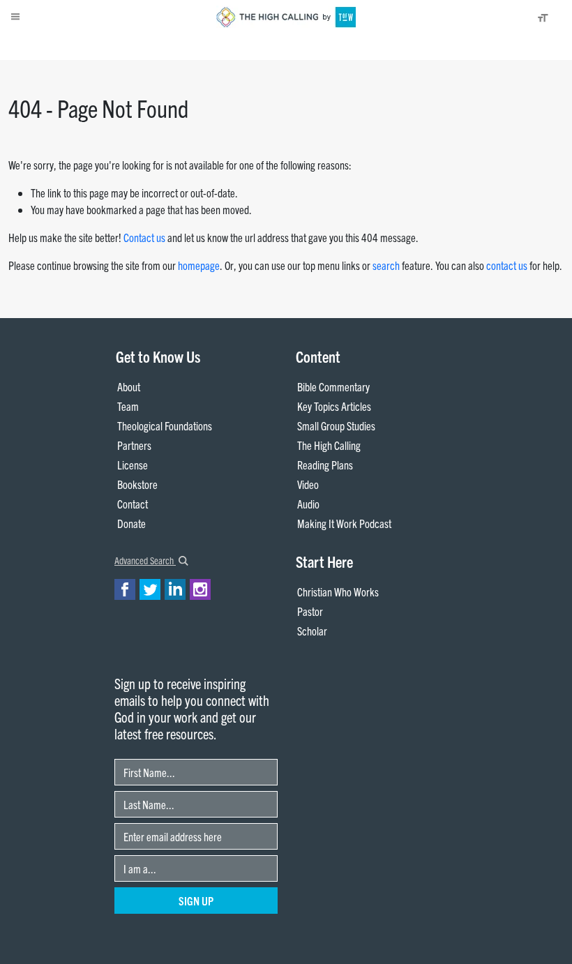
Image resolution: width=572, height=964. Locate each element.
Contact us (144, 237)
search (386, 265)
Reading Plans (325, 465)
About (54, 46)
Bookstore (137, 484)
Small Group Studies (336, 425)
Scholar (312, 631)
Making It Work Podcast (344, 523)
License (132, 465)
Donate (87, 46)
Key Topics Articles (334, 406)
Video (308, 484)
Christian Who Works (338, 591)
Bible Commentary (333, 386)
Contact (132, 504)
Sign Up (196, 900)
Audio (308, 504)
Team (128, 406)
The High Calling (329, 445)
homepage (199, 265)
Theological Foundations (164, 425)
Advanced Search (145, 560)
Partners (134, 445)
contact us (506, 265)
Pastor (310, 611)
